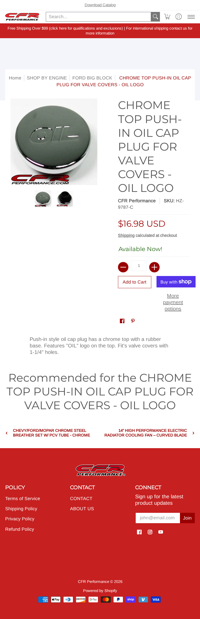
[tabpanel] (100, 344)
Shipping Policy (21, 508)
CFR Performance (137, 200)
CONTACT (81, 498)
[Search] (155, 17)
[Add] (154, 267)
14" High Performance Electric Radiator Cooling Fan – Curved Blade (145, 433)
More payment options (173, 302)
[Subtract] (123, 267)
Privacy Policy (19, 518)
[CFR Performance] (22, 16)
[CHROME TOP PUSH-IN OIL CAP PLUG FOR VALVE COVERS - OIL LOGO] (43, 198)
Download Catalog (100, 5)
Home (15, 77)
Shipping (126, 235)
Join (187, 518)
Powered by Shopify (100, 590)
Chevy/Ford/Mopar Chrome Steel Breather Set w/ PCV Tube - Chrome (51, 433)
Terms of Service (22, 498)
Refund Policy (19, 529)
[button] (167, 16)
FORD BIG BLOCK (92, 77)
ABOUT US (82, 508)
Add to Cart (134, 282)
